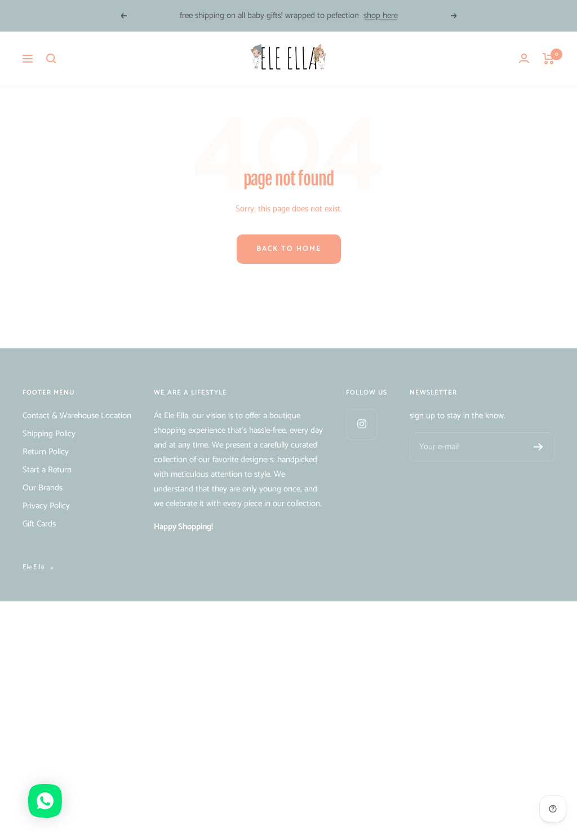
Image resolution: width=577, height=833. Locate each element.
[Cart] (548, 58)
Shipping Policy (49, 434)
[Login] (524, 58)
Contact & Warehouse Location (77, 416)
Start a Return (47, 470)
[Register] (538, 447)
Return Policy (46, 452)
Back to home (288, 249)
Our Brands (43, 488)
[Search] (51, 59)
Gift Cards (39, 524)
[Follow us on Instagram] (361, 424)
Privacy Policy (46, 506)
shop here (380, 15)
